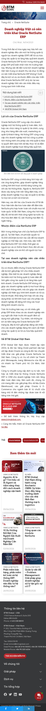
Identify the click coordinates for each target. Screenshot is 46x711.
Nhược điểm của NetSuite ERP (18, 99)
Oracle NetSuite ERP (31, 440)
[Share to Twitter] (17, 708)
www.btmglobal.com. (11, 419)
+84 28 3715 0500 (22, 647)
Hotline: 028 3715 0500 (35, 2)
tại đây (4, 427)
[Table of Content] (40, 93)
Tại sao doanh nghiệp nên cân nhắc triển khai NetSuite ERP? (22, 104)
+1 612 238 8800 (17, 621)
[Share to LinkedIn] (28, 708)
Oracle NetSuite (14, 440)
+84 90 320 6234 (23, 649)
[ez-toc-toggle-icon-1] (39, 93)
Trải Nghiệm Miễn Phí (15, 656)
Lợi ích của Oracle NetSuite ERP (18, 96)
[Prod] (7, 8)
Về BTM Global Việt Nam (16, 109)
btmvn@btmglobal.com (19, 644)
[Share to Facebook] (6, 708)
